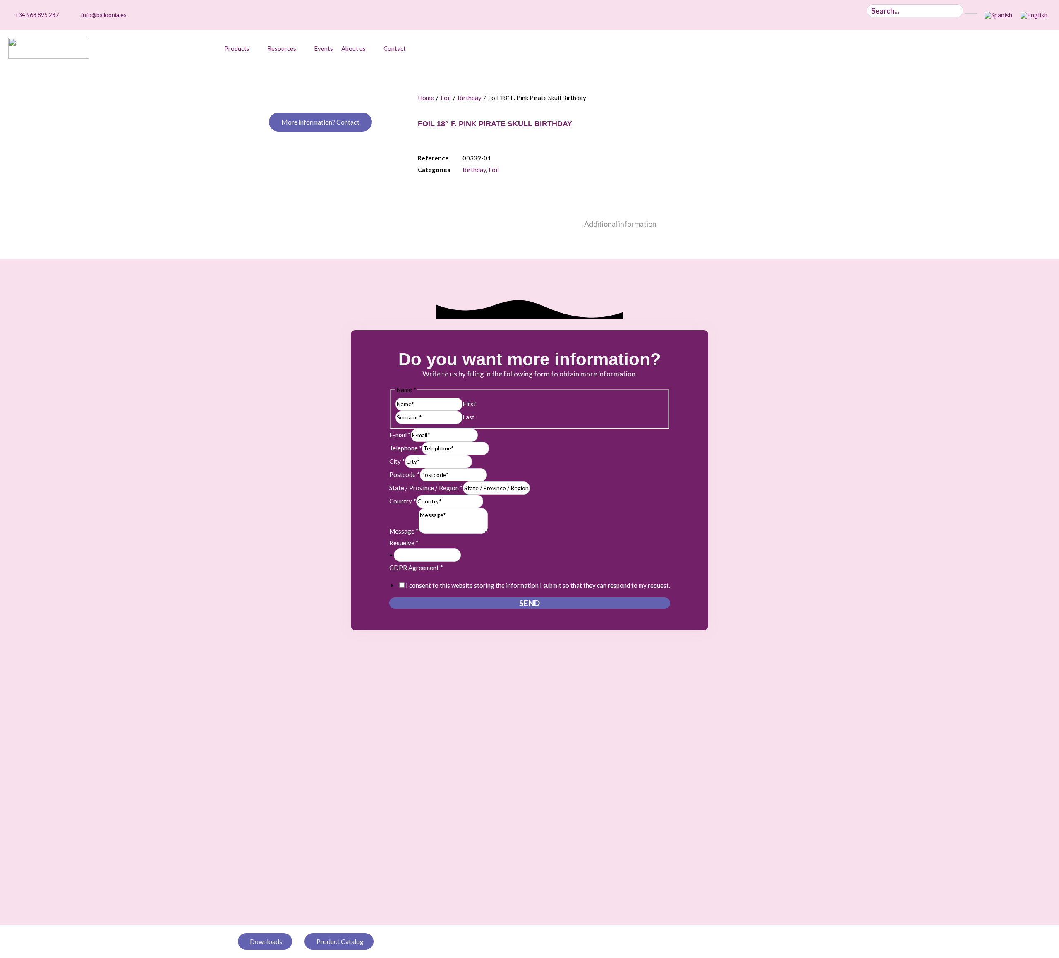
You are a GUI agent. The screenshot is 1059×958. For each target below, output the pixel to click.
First (469, 403)
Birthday (470, 97)
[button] (241, 48)
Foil (446, 97)
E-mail (400, 434)
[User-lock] (861, 15)
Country (402, 501)
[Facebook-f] (848, 15)
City (397, 461)
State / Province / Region (426, 487)
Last (468, 417)
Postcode (404, 474)
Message (404, 531)
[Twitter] (835, 15)
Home (426, 97)
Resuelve (404, 542)
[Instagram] (810, 15)
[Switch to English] (1034, 15)
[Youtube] (822, 15)
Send (529, 603)
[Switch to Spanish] (998, 15)
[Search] (971, 13)
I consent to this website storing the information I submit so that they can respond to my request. (538, 585)
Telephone (405, 448)
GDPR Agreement (416, 567)
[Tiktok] (797, 15)
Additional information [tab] (620, 223)
